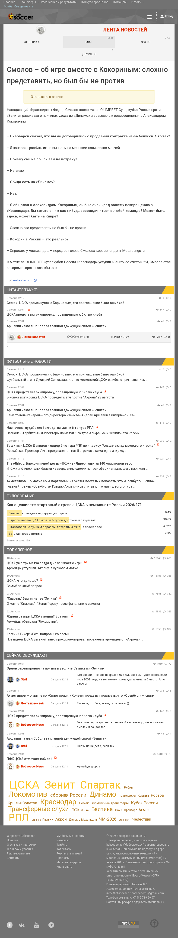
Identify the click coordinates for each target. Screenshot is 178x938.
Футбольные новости (71, 836)
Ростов (157, 795)
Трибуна (62, 844)
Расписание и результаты (58, 2)
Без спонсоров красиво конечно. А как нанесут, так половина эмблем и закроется (120, 725)
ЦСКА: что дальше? (22, 580)
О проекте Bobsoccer (21, 836)
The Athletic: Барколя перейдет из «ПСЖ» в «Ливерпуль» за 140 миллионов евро (69, 463)
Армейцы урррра (88, 766)
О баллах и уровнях (20, 849)
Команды (120, 2)
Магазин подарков (69, 862)
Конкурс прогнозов (94, 2)
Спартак (100, 785)
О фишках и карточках (21, 844)
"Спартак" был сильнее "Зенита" (32, 598)
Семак (84, 803)
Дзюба (85, 810)
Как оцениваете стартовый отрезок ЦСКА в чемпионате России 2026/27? (74, 505)
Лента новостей (33, 337)
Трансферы (28, 2)
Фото (155, 40)
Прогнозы (63, 858)
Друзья (97, 52)
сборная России (68, 795)
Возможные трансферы (110, 803)
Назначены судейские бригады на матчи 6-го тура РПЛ (50, 428)
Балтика (102, 809)
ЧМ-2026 (107, 819)
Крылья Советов (22, 803)
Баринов (36, 819)
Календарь (64, 849)
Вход (169, 16)
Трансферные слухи (38, 809)
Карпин (143, 795)
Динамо (102, 794)
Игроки (136, 2)
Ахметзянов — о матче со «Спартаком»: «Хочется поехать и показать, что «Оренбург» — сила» (81, 481)
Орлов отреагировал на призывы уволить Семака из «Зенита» (56, 668)
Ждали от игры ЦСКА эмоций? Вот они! (38, 616)
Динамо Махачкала (83, 819)
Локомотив (27, 794)
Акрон (61, 819)
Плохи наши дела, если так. (96, 746)
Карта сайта (64, 866)
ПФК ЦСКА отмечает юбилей (29, 759)
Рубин (128, 787)
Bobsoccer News (32, 724)
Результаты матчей (69, 853)
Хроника (32, 42)
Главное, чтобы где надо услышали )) (103, 703)
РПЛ (19, 817)
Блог (99, 40)
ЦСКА (24, 784)
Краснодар (58, 802)
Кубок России (144, 802)
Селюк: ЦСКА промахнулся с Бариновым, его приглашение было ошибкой (65, 303)
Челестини (141, 819)
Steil (24, 679)
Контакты (13, 858)
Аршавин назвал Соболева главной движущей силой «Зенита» (56, 326)
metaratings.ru (22, 280)
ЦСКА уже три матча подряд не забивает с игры (45, 563)
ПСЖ (75, 810)
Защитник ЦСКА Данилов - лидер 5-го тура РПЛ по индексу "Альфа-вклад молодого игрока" (81, 445)
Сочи (118, 810)
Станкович (124, 819)
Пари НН (47, 819)
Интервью (63, 840)
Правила (9, 2)
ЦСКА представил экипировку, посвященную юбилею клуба (54, 314)
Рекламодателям (18, 853)
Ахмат (144, 810)
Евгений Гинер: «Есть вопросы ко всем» (38, 634)
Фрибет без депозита (18, 6)
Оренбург (130, 810)
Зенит (59, 784)
